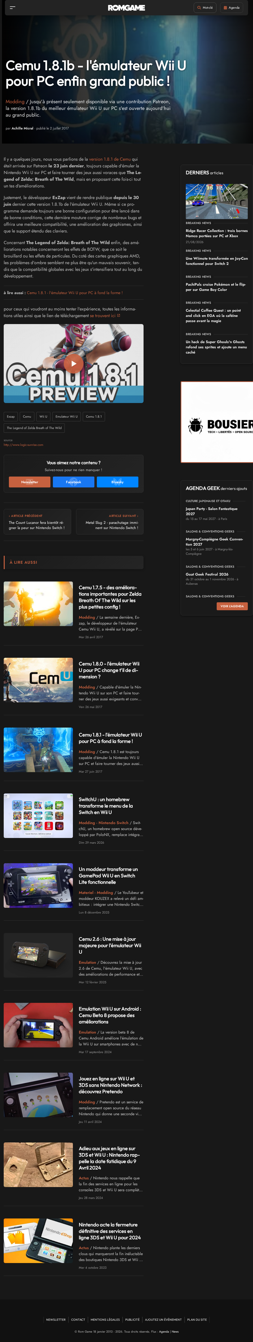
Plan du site (197, 1319)
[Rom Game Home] (126, 8)
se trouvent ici (103, 315)
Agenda (164, 1331)
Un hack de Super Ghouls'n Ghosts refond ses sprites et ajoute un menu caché (216, 347)
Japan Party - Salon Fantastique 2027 (211, 511)
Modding (15, 101)
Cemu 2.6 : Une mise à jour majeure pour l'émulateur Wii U (110, 945)
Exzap (11, 416)
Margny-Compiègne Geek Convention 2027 (214, 541)
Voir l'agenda (232, 606)
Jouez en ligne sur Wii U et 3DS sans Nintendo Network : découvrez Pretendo (110, 1084)
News (175, 1331)
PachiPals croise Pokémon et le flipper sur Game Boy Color (216, 287)
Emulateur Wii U (67, 416)
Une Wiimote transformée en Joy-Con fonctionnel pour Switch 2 (217, 261)
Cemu (27, 416)
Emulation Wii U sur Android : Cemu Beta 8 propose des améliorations (110, 1015)
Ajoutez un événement (163, 1319)
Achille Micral (22, 128)
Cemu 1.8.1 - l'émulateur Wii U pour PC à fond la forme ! (75, 293)
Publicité (132, 1319)
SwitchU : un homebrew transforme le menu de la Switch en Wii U (106, 805)
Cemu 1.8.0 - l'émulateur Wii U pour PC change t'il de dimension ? (109, 670)
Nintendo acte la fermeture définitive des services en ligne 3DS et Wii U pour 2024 (110, 1231)
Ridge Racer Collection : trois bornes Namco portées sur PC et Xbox (217, 233)
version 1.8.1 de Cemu (110, 159)
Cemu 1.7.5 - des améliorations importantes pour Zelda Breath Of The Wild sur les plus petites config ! (110, 597)
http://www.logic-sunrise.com (23, 444)
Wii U (43, 416)
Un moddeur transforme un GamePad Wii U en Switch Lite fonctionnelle (108, 875)
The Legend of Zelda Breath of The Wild (34, 428)
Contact (78, 1319)
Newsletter (56, 1319)
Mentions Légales (105, 1319)
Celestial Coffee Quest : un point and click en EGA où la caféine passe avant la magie (213, 316)
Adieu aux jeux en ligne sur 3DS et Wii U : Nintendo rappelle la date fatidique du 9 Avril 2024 (109, 1158)
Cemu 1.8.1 (94, 416)
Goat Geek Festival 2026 (207, 574)
